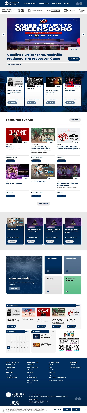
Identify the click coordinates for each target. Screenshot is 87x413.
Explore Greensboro (32, 378)
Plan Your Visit (44, 3)
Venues (51, 363)
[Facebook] (76, 397)
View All (52, 329)
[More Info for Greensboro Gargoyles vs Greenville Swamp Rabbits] (73, 221)
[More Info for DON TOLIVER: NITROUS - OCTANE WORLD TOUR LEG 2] (15, 80)
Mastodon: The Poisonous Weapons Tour (67, 182)
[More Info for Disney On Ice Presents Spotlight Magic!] (73, 80)
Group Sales (9, 368)
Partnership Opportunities (56, 378)
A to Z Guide (30, 368)
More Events (75, 118)
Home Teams (9, 370)
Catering (72, 363)
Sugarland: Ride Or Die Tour (29, 54)
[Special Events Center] (20, 10)
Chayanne (10, 145)
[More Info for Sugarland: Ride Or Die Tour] (43, 34)
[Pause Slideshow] (78, 19)
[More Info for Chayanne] (17, 133)
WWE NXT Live (31, 87)
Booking (67, 3)
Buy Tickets (74, 55)
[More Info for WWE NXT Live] (35, 80)
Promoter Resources (75, 365)
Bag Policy (30, 370)
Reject (67, 409)
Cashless (29, 381)
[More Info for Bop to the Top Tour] (17, 170)
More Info (31, 239)
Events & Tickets (29, 3)
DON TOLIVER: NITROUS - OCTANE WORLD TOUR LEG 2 (14, 90)
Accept (76, 409)
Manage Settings (57, 409)
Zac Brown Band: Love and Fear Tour (52, 89)
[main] (43, 185)
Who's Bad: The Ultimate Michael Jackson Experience (68, 146)
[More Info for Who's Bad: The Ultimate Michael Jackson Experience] (68, 133)
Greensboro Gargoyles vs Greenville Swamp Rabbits (72, 229)
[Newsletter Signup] (80, 3)
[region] (18, 340)
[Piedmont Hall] (35, 10)
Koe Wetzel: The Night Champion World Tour (40, 146)
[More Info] (13, 310)
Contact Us (52, 370)
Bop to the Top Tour (14, 181)
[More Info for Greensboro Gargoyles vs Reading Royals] (35, 221)
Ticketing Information (12, 373)
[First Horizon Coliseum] (8, 10)
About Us (51, 368)
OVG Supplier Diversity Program (57, 376)
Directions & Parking (32, 365)
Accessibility (30, 363)
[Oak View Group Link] (15, 401)
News (50, 365)
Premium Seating (10, 365)
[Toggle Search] (77, 3)
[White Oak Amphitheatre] (69, 10)
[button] (3, 34)
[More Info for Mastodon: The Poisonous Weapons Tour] (68, 170)
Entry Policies (30, 373)
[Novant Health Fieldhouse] (53, 10)
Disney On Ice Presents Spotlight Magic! (72, 87)
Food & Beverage (31, 376)
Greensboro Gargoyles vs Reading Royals (34, 228)
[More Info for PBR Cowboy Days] (43, 170)
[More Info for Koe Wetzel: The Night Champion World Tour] (43, 133)
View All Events (43, 202)
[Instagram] (79, 397)
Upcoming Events (10, 363)
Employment (52, 373)
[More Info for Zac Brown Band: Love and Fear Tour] (54, 80)
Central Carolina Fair (27, 317)
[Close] (85, 409)
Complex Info (56, 3)
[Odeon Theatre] (81, 10)
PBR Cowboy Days (38, 179)
